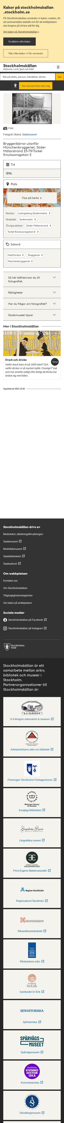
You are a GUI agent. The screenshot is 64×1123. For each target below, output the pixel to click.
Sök (59, 76)
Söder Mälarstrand (37, 225)
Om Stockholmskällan (15, 588)
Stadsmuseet (29, 134)
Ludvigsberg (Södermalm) (33, 213)
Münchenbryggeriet (19, 261)
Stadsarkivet (10, 563)
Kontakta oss (10, 580)
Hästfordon (14, 255)
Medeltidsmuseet (12, 549)
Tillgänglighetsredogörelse (18, 595)
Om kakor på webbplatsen (17, 603)
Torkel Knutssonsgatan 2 (22, 231)
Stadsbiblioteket (12, 556)
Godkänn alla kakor (19, 41)
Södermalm (26, 219)
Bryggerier (34, 255)
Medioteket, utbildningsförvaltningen (23, 534)
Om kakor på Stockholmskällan (20, 32)
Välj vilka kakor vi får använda (25, 53)
